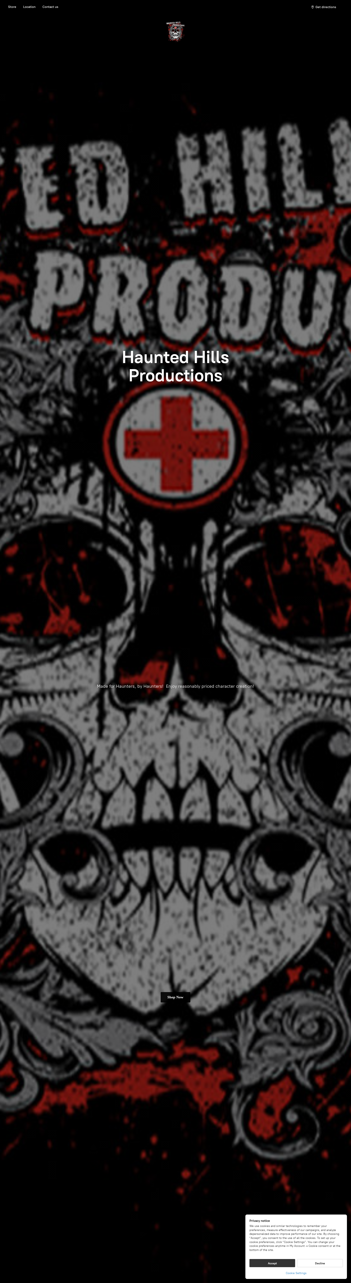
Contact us (50, 7)
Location (29, 7)
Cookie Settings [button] (296, 1273)
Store (12, 7)
